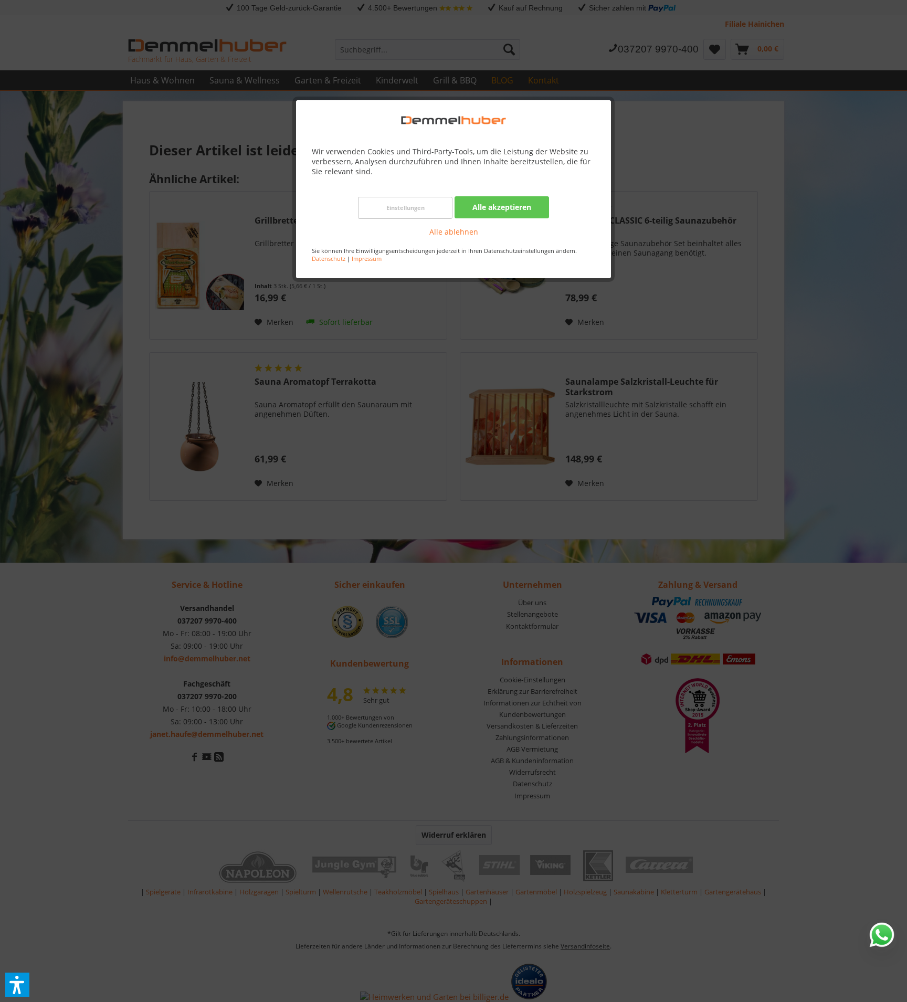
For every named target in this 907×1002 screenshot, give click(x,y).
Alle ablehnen (453, 232)
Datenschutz (328, 258)
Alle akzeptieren (501, 207)
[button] (17, 985)
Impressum (367, 258)
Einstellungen (405, 208)
